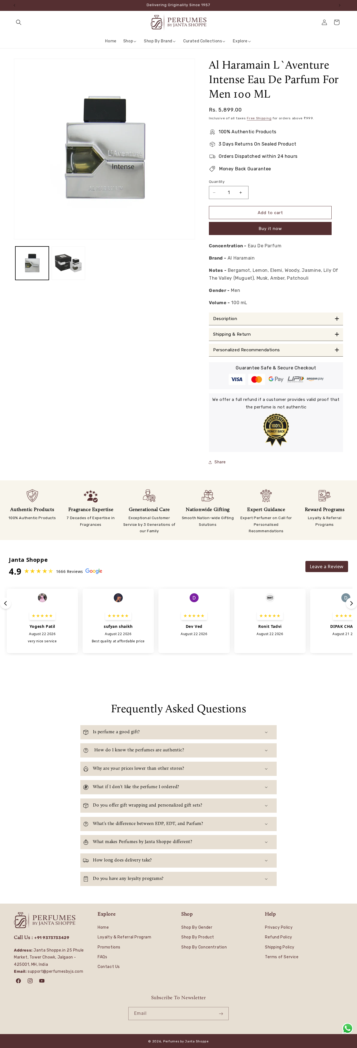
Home (103, 927)
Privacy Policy (279, 927)
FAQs (102, 957)
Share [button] (220, 462)
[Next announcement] (341, 5)
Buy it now (270, 228)
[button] (20, 22)
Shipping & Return (232, 334)
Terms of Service (282, 957)
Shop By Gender (196, 927)
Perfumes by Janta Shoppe (186, 1041)
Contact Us (109, 966)
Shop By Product (197, 937)
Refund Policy (278, 937)
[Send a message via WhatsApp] (347, 1028)
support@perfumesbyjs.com (55, 971)
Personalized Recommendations (246, 350)
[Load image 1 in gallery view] (32, 263)
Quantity (217, 182)
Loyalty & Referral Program (124, 937)
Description (225, 319)
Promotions (109, 947)
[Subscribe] (222, 1013)
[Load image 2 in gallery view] (68, 263)
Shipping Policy (280, 947)
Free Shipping (259, 118)
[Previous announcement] (16, 5)
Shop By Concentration (204, 947)
